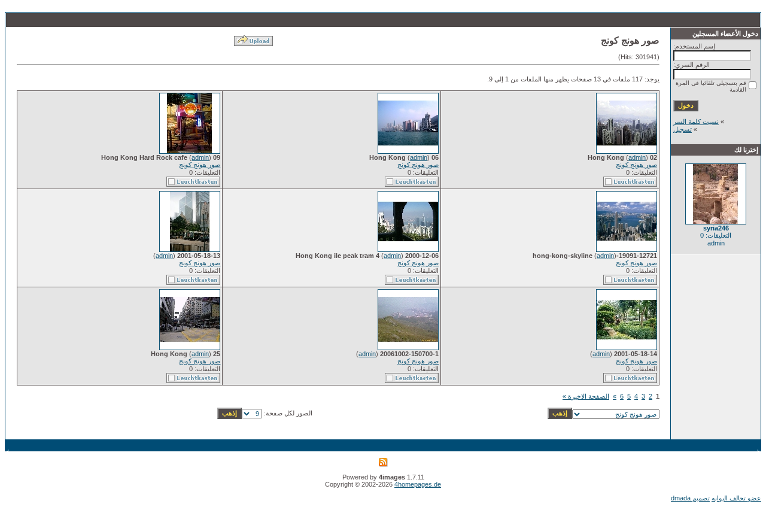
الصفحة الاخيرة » (586, 396)
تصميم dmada (690, 498)
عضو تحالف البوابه (736, 498)
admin (637, 157)
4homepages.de (417, 484)
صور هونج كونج (636, 164)
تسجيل (682, 129)
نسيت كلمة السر (696, 121)
